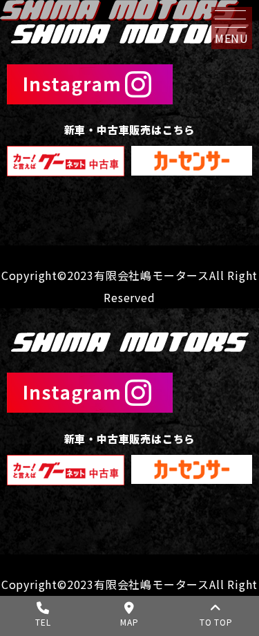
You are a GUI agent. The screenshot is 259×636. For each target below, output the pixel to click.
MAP (129, 622)
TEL (42, 622)
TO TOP (216, 622)
